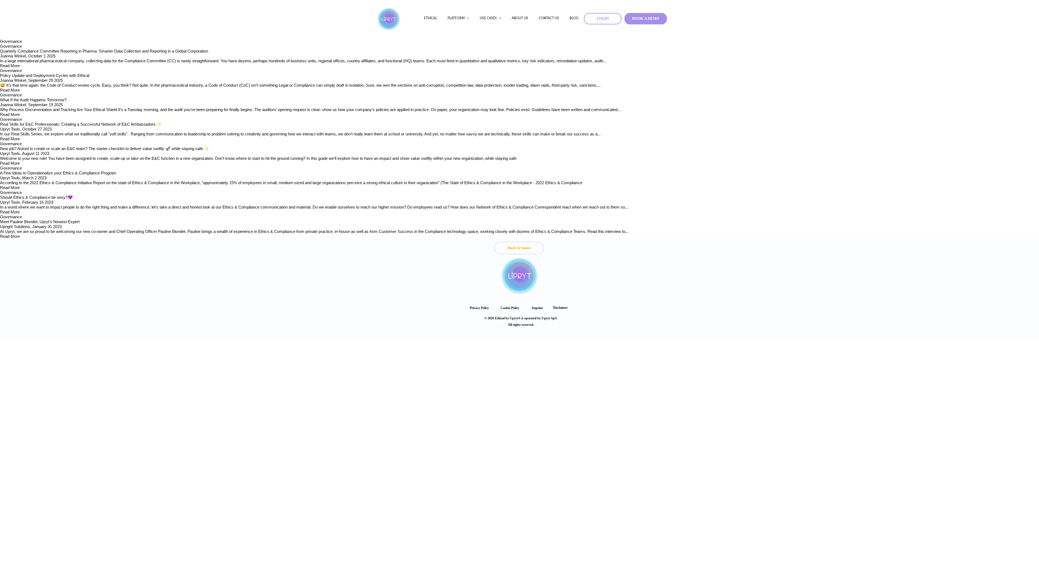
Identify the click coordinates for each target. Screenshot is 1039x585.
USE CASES (489, 18)
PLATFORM (456, 18)
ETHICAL (430, 18)
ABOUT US (520, 18)
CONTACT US (549, 18)
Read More (10, 65)
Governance (11, 46)
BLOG (574, 18)
